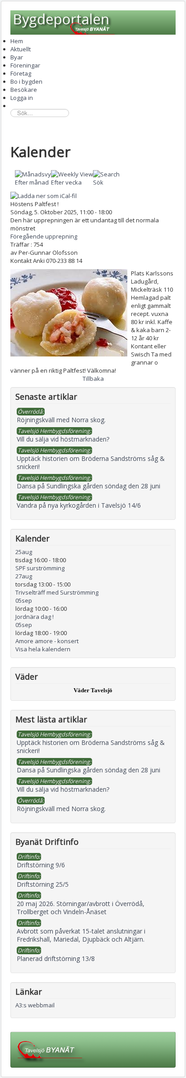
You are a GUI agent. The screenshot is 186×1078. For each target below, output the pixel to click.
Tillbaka (93, 378)
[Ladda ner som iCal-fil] (43, 195)
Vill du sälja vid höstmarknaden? (63, 789)
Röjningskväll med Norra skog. (61, 808)
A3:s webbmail (35, 1005)
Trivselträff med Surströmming (56, 592)
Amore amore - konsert (47, 641)
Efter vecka (66, 182)
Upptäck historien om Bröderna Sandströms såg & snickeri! (91, 746)
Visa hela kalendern (42, 649)
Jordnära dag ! (34, 617)
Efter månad (32, 182)
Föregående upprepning (43, 236)
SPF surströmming (40, 568)
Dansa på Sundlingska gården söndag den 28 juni (88, 770)
